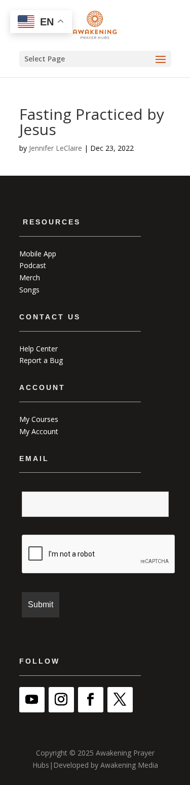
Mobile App (37, 253)
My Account (38, 431)
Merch (29, 277)
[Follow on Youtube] (32, 699)
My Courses (38, 419)
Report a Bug (41, 360)
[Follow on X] (120, 699)
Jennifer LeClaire (55, 148)
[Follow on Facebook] (90, 699)
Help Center (38, 348)
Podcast (32, 265)
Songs (29, 290)
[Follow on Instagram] (61, 699)
